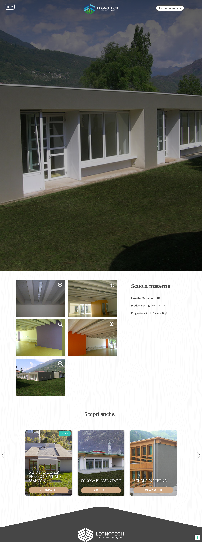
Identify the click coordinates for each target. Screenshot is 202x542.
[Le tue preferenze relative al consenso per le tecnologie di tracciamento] (197, 537)
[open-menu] (193, 8)
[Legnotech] (101, 9)
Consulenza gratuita (170, 8)
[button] (10, 6)
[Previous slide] (3, 455)
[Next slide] (198, 455)
